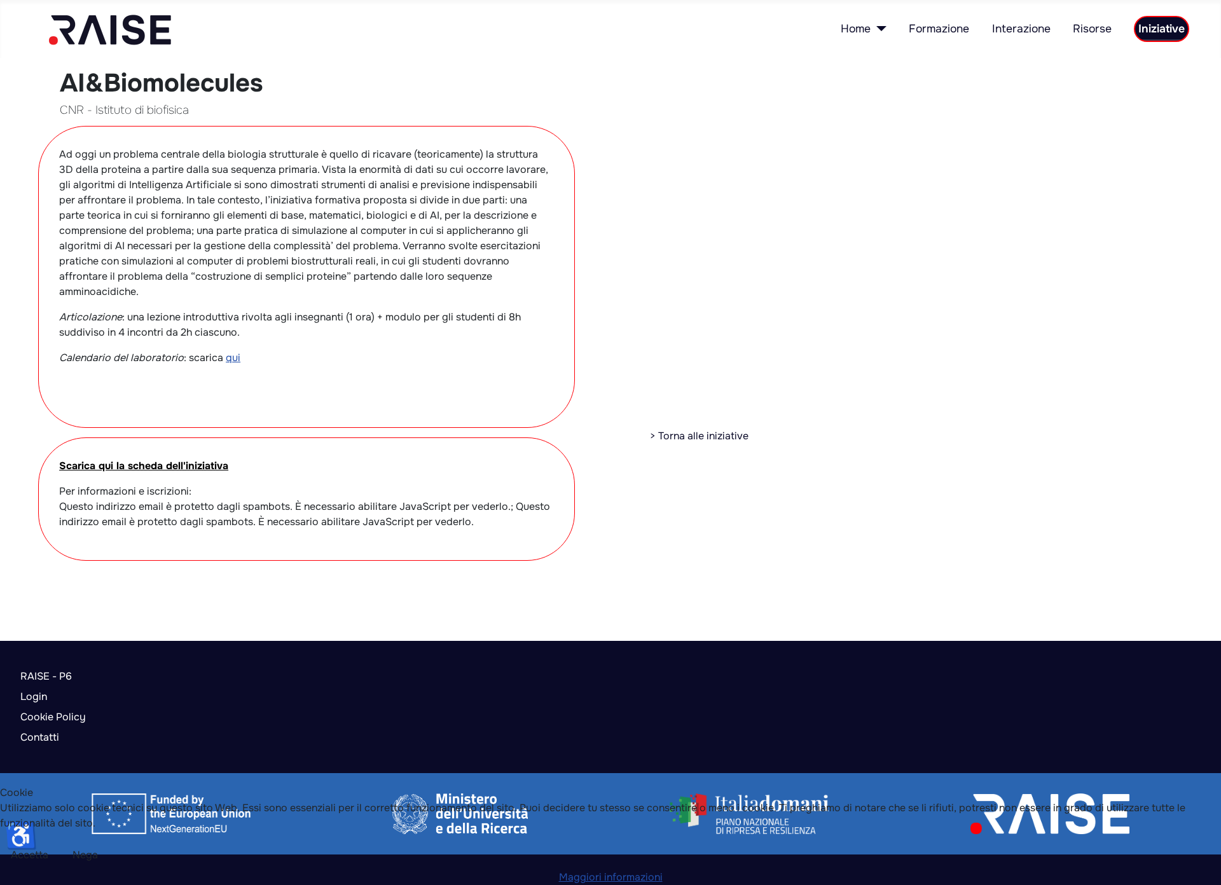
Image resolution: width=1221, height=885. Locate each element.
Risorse (1092, 29)
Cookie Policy (53, 717)
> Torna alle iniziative (699, 435)
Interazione (1021, 29)
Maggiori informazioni (611, 877)
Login (33, 696)
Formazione (939, 29)
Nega (85, 854)
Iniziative (1161, 29)
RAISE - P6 (46, 676)
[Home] (878, 29)
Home (856, 29)
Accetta (29, 854)
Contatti (39, 737)
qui (233, 357)
